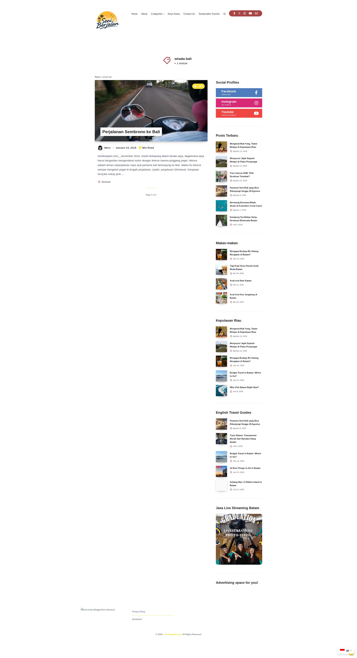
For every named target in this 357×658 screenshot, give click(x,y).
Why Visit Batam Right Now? (244, 387)
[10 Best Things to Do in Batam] (221, 471)
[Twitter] (239, 13)
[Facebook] (234, 13)
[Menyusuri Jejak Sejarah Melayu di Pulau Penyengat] (221, 161)
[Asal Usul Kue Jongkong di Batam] (221, 297)
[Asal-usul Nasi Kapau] (221, 283)
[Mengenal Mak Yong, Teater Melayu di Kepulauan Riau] (221, 147)
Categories (156, 14)
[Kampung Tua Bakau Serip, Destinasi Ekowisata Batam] (221, 220)
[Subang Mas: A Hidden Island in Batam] (221, 485)
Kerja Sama (174, 14)
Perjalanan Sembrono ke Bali (131, 131)
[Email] (256, 13)
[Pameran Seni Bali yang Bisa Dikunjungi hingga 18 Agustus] (221, 191)
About (144, 14)
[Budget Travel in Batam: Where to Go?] (221, 376)
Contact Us (189, 14)
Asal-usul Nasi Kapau (240, 280)
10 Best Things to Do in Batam (245, 468)
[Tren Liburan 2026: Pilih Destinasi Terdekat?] (221, 176)
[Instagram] (244, 13)
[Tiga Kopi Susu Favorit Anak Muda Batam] (221, 269)
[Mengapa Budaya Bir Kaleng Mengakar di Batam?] (221, 254)
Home (135, 14)
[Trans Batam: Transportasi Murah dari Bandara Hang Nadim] (221, 438)
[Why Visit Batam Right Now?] (221, 390)
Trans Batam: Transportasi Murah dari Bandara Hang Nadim (243, 438)
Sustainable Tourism (209, 14)
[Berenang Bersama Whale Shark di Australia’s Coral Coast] (221, 205)
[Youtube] (250, 13)
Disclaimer (137, 619)
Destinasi (106, 182)
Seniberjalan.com (173, 634)
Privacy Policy (138, 612)
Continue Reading (194, 133)
